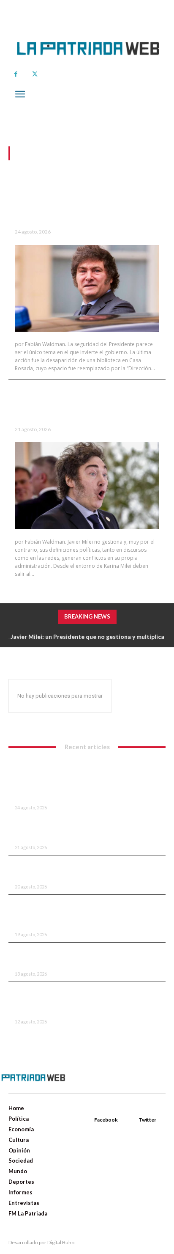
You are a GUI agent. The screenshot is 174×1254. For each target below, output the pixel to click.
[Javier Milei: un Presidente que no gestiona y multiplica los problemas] (87, 485)
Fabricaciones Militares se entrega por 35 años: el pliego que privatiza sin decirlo (79, 870)
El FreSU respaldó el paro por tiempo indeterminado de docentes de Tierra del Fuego (79, 1000)
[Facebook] (15, 74)
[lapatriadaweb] (87, 42)
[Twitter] (34, 74)
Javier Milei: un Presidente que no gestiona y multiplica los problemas (82, 402)
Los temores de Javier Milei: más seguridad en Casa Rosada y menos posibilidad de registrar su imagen (86, 199)
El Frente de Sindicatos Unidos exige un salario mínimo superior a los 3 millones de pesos (81, 913)
